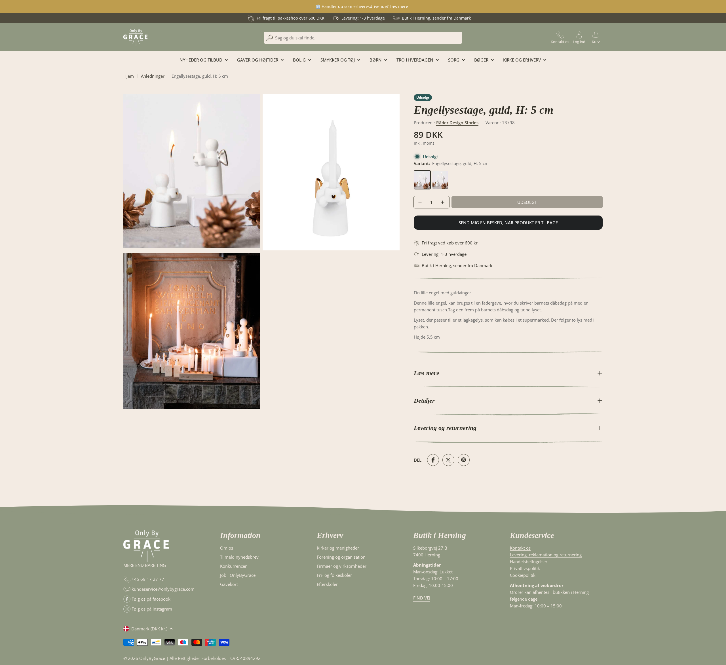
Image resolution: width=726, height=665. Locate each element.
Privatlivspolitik (525, 568)
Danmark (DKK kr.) (149, 629)
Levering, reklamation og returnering (546, 555)
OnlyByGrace (152, 658)
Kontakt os (520, 548)
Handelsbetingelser (528, 561)
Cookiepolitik (522, 575)
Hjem (128, 76)
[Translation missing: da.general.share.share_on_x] (448, 460)
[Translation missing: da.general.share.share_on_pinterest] (464, 460)
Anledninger (152, 76)
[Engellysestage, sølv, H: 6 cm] (440, 173)
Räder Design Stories (457, 122)
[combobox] (363, 38)
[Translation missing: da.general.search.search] (269, 37)
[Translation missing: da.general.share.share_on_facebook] (433, 460)
